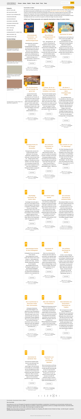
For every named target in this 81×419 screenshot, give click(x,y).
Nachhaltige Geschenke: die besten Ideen (32, 197)
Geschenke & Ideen (49, 67)
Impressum (32, 415)
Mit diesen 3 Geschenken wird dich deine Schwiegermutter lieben (66, 91)
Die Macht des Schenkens (32, 335)
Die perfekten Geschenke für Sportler (66, 250)
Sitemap (49, 415)
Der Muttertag (10, 10)
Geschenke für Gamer (66, 34)
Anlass (24, 3)
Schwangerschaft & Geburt (32, 389)
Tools (45, 3)
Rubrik (29, 3)
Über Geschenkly (11, 34)
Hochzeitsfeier (10, 25)
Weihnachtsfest (29, 69)
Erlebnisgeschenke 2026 (68, 7)
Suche (72, 2)
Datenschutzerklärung (38, 415)
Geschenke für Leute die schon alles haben (58, 11)
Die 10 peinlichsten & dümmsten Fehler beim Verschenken (32, 303)
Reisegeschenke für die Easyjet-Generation (32, 146)
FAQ (46, 415)
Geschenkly (9, 400)
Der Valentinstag (11, 12)
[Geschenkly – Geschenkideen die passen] (11, 3)
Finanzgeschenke (11, 16)
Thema (33, 3)
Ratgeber (9, 30)
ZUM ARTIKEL (32, 63)
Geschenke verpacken (33, 70)
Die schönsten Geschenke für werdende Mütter (66, 197)
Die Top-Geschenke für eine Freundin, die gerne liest (32, 89)
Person (20, 3)
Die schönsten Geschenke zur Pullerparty (49, 146)
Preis (41, 3)
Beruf (37, 3)
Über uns (43, 415)
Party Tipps (9, 27)
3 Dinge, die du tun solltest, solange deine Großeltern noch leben (49, 89)
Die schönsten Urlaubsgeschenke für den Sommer (49, 36)
